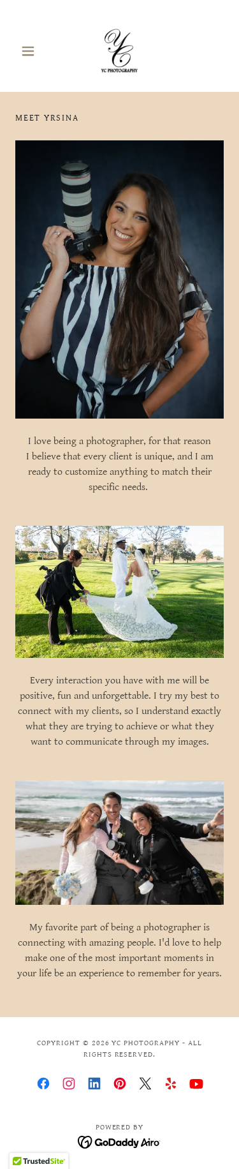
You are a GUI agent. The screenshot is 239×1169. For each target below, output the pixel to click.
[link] (119, 51)
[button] (31, 51)
